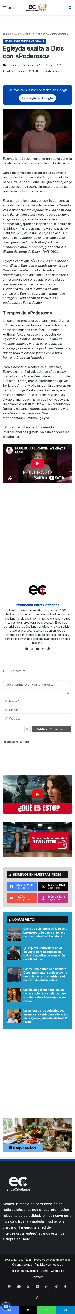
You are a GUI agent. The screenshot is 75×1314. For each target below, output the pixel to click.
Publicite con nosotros (49, 1264)
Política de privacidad (24, 1270)
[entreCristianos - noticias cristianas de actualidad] (37, 7)
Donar (44, 1270)
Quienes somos (22, 1264)
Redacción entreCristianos (23, 65)
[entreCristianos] (18, 1199)
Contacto (37, 1277)
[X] (32, 649)
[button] (37, 794)
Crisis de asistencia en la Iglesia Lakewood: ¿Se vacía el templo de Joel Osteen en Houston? (45, 932)
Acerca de (57, 1270)
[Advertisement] (37, 24)
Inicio (8, 33)
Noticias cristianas (23, 33)
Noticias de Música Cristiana (52, 33)
